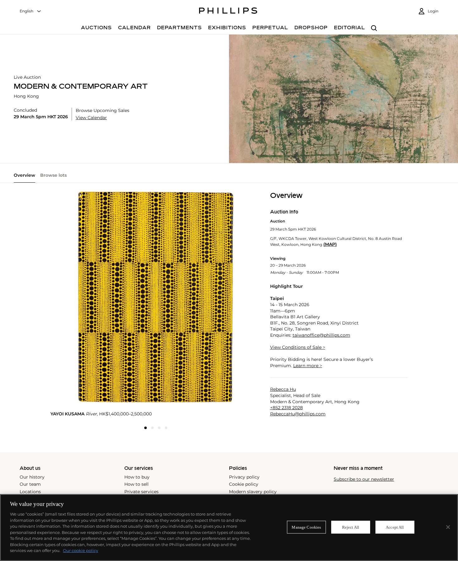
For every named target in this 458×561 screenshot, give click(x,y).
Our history (32, 477)
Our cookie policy (80, 550)
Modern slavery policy (253, 491)
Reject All (350, 527)
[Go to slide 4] (166, 427)
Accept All (395, 527)
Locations (30, 491)
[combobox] (30, 11)
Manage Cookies (306, 527)
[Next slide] (226, 298)
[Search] (374, 28)
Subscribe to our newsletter (364, 479)
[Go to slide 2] (152, 427)
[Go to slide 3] (159, 427)
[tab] (24, 177)
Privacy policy (244, 477)
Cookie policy (243, 484)
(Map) (330, 244)
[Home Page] (228, 11)
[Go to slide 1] (145, 427)
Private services (141, 491)
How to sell (136, 484)
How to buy (137, 477)
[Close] (448, 527)
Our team (30, 484)
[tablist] (229, 177)
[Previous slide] (85, 298)
